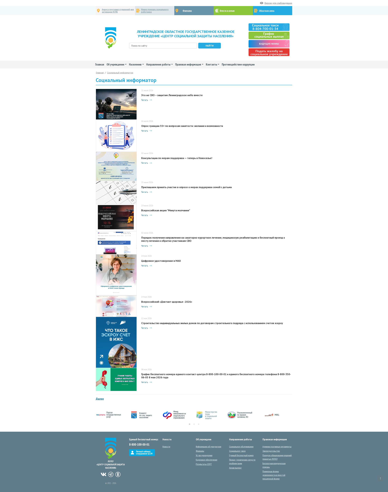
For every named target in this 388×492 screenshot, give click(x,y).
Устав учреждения (204, 455)
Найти (210, 45)
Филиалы (187, 10)
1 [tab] (189, 424)
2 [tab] (194, 424)
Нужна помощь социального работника (155, 10)
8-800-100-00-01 (139, 444)
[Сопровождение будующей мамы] (269, 43)
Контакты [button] (211, 64)
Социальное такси (237, 450)
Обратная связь (266, 10)
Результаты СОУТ (204, 464)
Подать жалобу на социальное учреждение (269, 52)
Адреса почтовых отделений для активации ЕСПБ (118, 10)
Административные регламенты (277, 446)
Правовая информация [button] (188, 64)
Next (294, 415)
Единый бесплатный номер (241, 455)
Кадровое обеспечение (206, 459)
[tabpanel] (112, 415)
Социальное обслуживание (241, 446)
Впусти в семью (227, 10)
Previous (93, 415)
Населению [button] (135, 64)
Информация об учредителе (208, 446)
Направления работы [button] (158, 64)
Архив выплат (235, 467)
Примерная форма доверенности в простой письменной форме (274, 475)
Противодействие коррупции (238, 64)
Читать (144, 100)
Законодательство (271, 450)
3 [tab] (198, 424)
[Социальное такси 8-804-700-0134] (269, 26)
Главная (99, 64)
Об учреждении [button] (115, 64)
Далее (100, 399)
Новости (166, 446)
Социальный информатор (120, 72)
